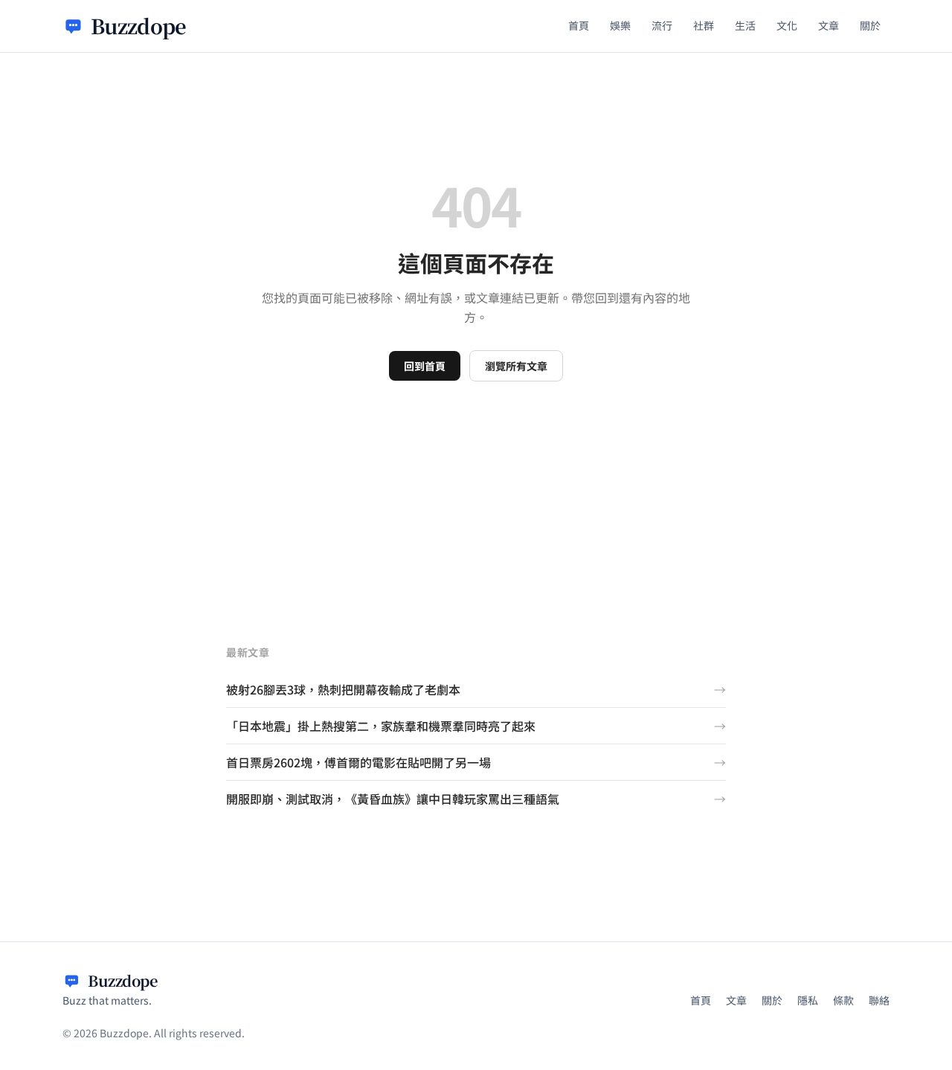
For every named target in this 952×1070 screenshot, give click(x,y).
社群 (703, 25)
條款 (843, 1000)
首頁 (578, 25)
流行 (662, 25)
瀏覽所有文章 (516, 365)
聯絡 (879, 1000)
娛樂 (620, 25)
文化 (786, 25)
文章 (828, 25)
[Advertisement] (476, 493)
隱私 (807, 1000)
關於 (870, 25)
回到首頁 (425, 365)
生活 (745, 25)
